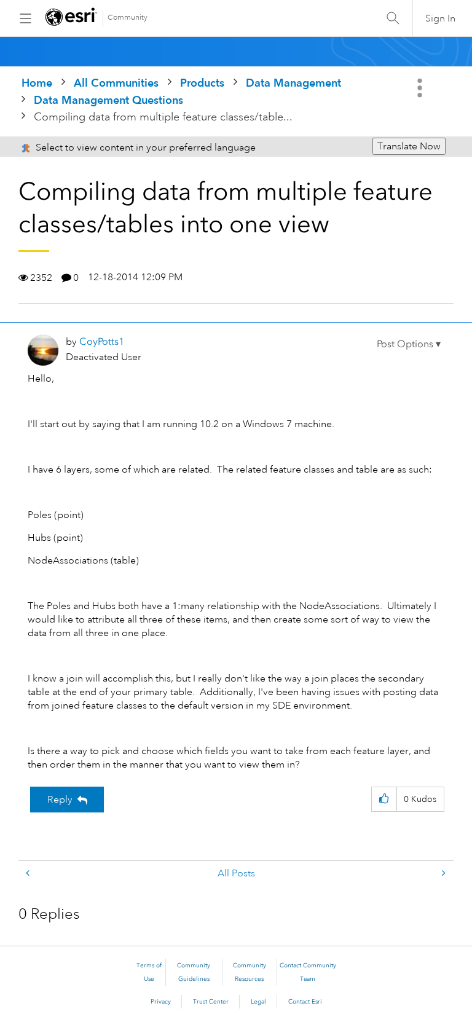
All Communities (116, 82)
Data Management (293, 82)
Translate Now (409, 146)
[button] (408, 344)
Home (37, 82)
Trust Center (211, 1001)
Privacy (161, 1001)
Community (128, 17)
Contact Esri (305, 1001)
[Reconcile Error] (442, 873)
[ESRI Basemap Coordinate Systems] (29, 873)
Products (202, 82)
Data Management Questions (108, 99)
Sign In (440, 18)
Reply (60, 799)
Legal (258, 1001)
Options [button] (421, 88)
